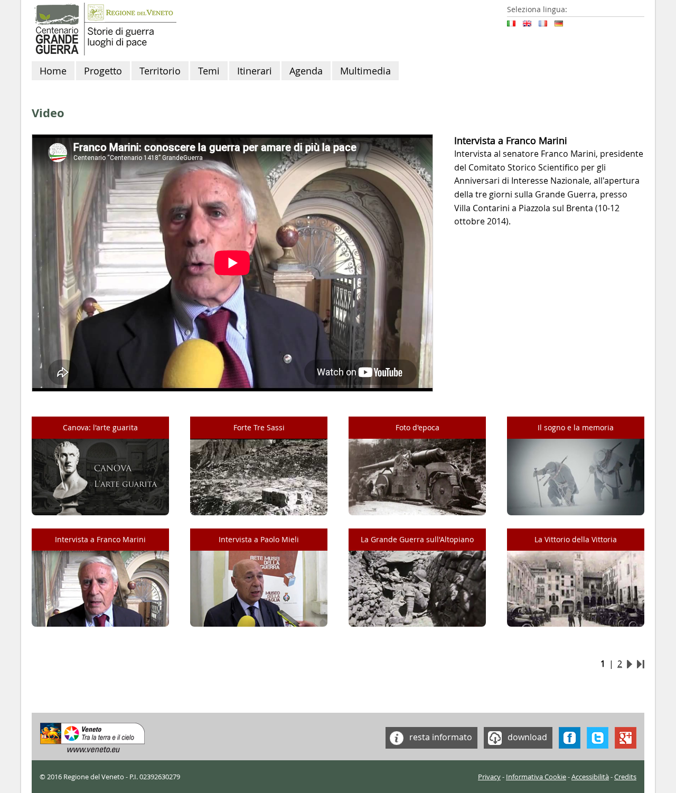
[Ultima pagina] (640, 663)
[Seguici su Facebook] (569, 736)
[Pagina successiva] (629, 663)
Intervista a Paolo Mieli (259, 539)
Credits (625, 776)
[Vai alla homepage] (104, 28)
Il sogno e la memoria (576, 427)
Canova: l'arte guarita (100, 427)
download (526, 736)
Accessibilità (590, 776)
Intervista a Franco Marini (100, 539)
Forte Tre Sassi (259, 427)
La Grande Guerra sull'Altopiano (417, 539)
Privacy (489, 776)
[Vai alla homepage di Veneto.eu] (93, 736)
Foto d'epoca (417, 427)
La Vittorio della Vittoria (575, 539)
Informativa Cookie (536, 776)
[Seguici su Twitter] (597, 736)
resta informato (439, 736)
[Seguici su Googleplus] (625, 736)
